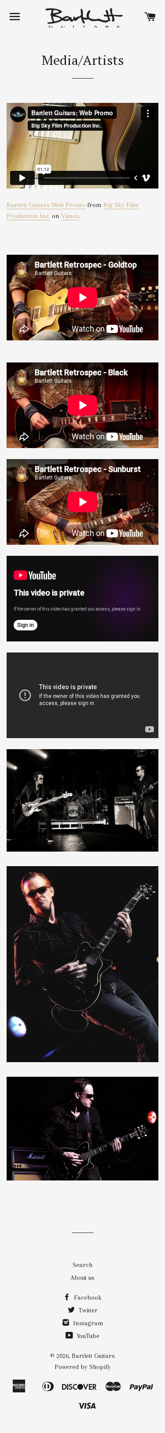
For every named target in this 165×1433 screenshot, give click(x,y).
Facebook (87, 1297)
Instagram (87, 1323)
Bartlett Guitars (93, 1356)
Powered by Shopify (83, 1367)
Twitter (87, 1310)
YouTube (87, 1336)
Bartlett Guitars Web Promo (46, 205)
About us (82, 1278)
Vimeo (70, 216)
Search (82, 1265)
